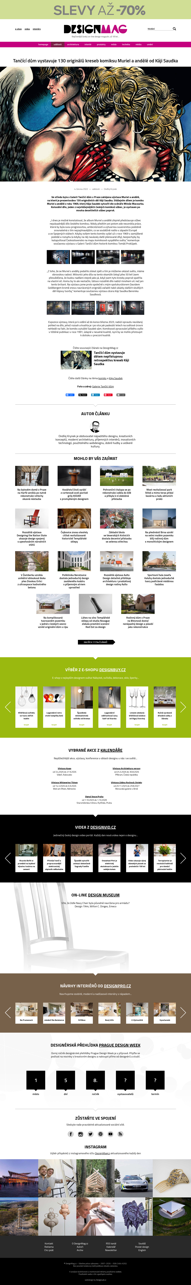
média (138, 44)
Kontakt (49, 1243)
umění (150, 44)
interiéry (37, 28)
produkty (101, 44)
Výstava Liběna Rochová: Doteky (126, 782)
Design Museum (104, 895)
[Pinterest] (100, 1134)
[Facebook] (71, 1134)
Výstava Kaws (64, 768)
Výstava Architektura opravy (126, 768)
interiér (88, 44)
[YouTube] (110, 1134)
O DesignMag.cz (80, 1243)
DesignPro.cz (117, 986)
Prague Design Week (119, 1045)
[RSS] (120, 1134)
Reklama (48, 1247)
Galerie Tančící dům (103, 386)
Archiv (80, 1250)
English (142, 1250)
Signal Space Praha (94, 796)
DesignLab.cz (101, 1279)
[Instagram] (81, 1134)
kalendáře (111, 750)
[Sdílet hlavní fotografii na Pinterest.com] (108, 394)
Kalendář (111, 1247)
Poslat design (142, 1247)
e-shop (18, 28)
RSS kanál (111, 1243)
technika (126, 44)
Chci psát (49, 1250)
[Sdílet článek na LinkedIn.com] (95, 394)
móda (114, 44)
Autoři (80, 1247)
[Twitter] (91, 1134)
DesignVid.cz (103, 827)
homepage (43, 44)
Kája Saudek (116, 378)
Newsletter (111, 1250)
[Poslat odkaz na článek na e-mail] (121, 394)
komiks (102, 378)
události (58, 44)
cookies (118, 1271)
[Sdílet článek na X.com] (82, 394)
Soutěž (142, 1243)
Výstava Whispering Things (64, 782)
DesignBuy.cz (112, 670)
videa (27, 28)
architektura (73, 44)
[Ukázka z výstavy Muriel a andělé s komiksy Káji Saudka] (95, 124)
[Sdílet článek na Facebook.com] (70, 394)
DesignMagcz (102, 1153)
